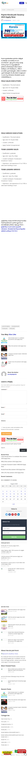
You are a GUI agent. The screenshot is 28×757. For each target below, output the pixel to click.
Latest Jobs (4, 742)
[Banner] (7, 753)
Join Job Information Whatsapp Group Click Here (12, 676)
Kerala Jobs (10, 9)
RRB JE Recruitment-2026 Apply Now (17, 346)
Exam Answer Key (5, 719)
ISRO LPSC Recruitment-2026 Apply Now (12, 472)
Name (3, 407)
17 (3, 496)
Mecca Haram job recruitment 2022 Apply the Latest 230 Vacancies (16, 669)
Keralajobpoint (14, 752)
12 (10, 494)
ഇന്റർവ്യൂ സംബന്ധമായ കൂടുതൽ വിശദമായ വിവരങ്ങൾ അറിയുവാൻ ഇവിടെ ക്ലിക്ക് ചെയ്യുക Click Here (13, 229)
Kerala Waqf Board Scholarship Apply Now (17, 681)
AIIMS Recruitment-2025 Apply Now (16, 609)
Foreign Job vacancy (6, 724)
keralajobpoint (7, 20)
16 (25, 494)
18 (6, 496)
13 (14, 494)
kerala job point (15, 326)
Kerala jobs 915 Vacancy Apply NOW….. (10, 545)
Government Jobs (5, 727)
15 (21, 494)
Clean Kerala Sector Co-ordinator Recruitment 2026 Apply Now (16, 338)
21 (17, 496)
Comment (4, 389)
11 (6, 494)
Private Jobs (4, 745)
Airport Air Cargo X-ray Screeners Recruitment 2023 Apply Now (16, 640)
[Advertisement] (14, 48)
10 (3, 494)
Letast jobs (12, 328)
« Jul (13, 504)
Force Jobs (3, 721)
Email (3, 414)
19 (10, 496)
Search (3, 447)
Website (3, 420)
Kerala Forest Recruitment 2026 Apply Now (17, 362)
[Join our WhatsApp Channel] (21, 752)
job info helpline (6, 326)
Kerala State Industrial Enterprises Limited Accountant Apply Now (16, 632)
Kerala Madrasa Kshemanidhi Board (10, 732)
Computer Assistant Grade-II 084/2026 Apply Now (17, 354)
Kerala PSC (3, 739)
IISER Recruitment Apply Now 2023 (16, 617)
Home (3, 9)
